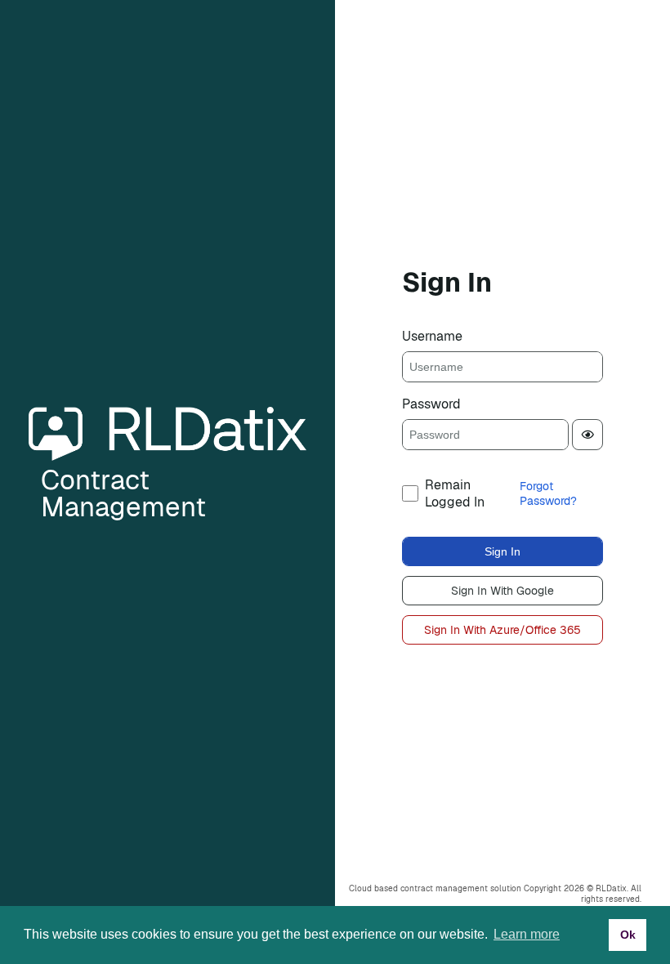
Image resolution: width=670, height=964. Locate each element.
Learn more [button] (527, 934)
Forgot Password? (548, 493)
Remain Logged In (455, 493)
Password (431, 404)
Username (432, 336)
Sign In (502, 551)
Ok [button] (628, 934)
